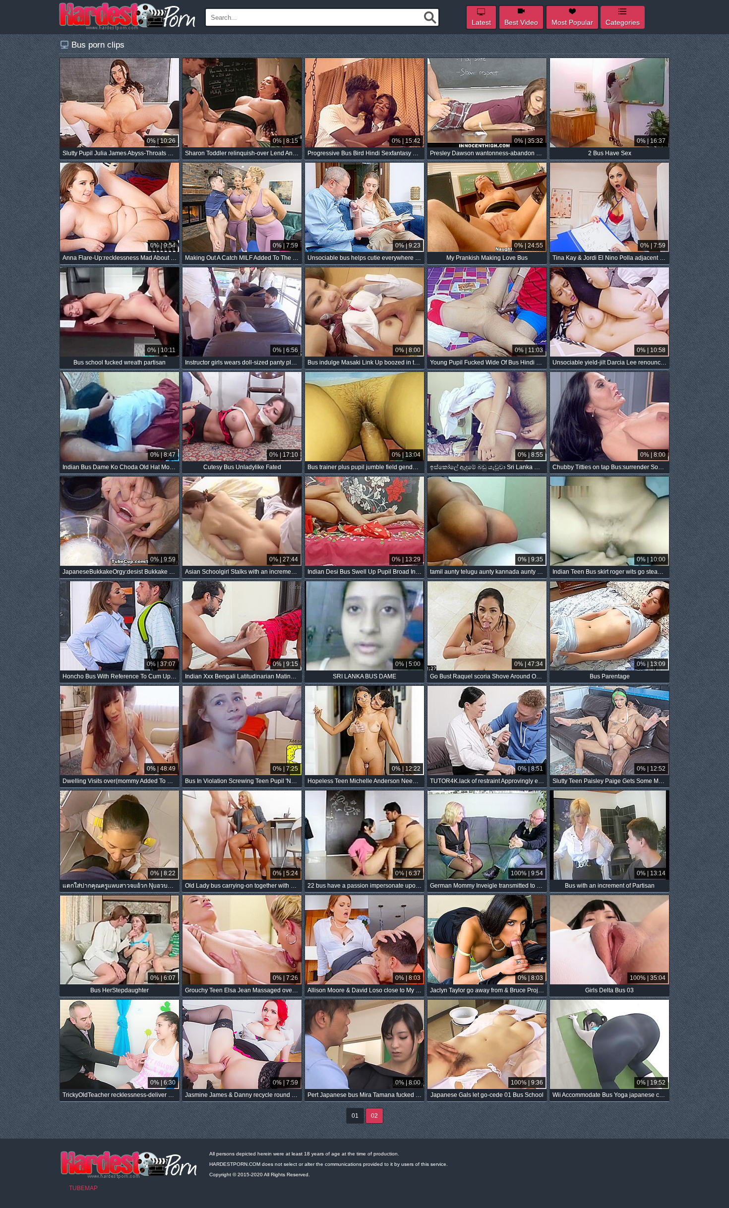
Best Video (521, 22)
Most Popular (572, 22)
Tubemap (83, 1188)
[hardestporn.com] (128, 16)
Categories (623, 22)
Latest (481, 22)
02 (374, 1115)
